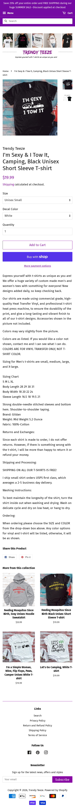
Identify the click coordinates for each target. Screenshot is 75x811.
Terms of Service (37, 735)
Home (6, 71)
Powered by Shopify (56, 790)
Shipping (8, 184)
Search (38, 715)
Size (5, 193)
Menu (10, 13)
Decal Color (10, 209)
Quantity (8, 225)
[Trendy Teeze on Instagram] (46, 753)
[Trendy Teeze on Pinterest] (38, 753)
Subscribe (62, 780)
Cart (69, 13)
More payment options (37, 265)
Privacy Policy (37, 720)
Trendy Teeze (36, 790)
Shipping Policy (37, 730)
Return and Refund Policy (37, 725)
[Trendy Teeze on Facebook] (29, 753)
